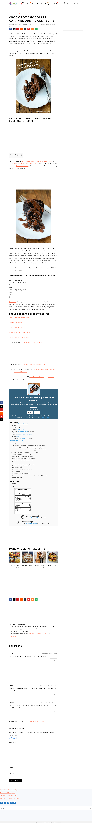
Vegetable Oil (20, 429)
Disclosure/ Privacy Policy (8, 795)
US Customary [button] (14, 440)
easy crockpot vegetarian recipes (34, 364)
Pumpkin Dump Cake (16, 327)
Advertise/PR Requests (7, 793)
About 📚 (22, 3)
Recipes (16, 14)
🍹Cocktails (30, 3)
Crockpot (12, 302)
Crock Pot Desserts (24, 14)
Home (10, 14)
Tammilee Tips (45, 417)
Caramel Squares (23, 431)
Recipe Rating (13, 736)
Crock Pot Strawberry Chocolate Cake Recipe (37, 161)
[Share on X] (14, 29)
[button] (31, 407)
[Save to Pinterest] (17, 29)
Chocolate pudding (23, 438)
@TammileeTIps (34, 518)
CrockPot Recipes (20, 372)
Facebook (33, 377)
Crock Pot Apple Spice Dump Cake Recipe (23, 163)
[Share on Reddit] (21, 29)
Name (11, 767)
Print (30, 412)
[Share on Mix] (32, 29)
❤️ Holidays (57, 3)
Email (11, 773)
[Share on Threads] (1, 419)
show (19, 155)
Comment (13, 742)
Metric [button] (21, 440)
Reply (54, 660)
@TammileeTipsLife (31, 523)
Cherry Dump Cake (15, 322)
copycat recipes (39, 369)
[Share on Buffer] (25, 29)
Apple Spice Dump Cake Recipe (19, 332)
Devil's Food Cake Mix (21, 424)
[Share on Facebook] (10, 29)
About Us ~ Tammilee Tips (9, 790)
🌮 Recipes (48, 3)
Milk (17, 436)
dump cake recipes (22, 166)
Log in (58, 822)
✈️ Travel (39, 3)
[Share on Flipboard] (28, 29)
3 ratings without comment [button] (38, 721)
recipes (52, 369)
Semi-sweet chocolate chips (24, 434)
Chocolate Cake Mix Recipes (32, 342)
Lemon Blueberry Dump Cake (19, 337)
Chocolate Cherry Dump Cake (19, 318)
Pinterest (51, 377)
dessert (47, 369)
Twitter (44, 634)
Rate (37, 412)
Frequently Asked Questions (9, 798)
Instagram (40, 377)
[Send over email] (36, 29)
